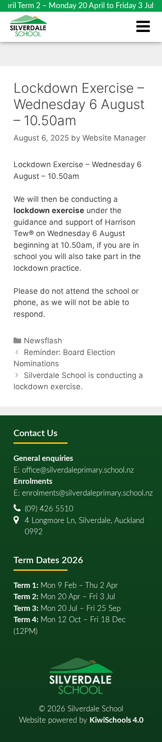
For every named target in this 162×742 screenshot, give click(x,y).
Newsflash (43, 340)
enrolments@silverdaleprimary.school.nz (87, 493)
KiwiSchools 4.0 (117, 720)
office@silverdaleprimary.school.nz (78, 470)
